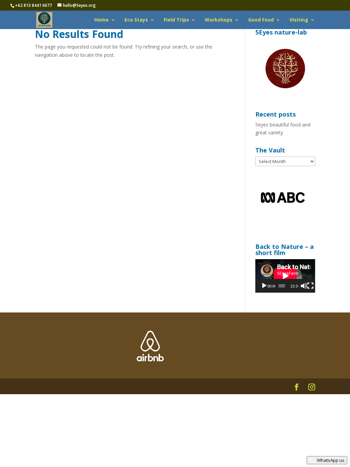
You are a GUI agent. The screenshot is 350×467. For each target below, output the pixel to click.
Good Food (261, 20)
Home (101, 20)
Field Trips (176, 20)
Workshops (218, 20)
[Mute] (303, 285)
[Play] (264, 285)
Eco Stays (136, 20)
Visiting (299, 20)
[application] (285, 276)
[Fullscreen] (310, 285)
